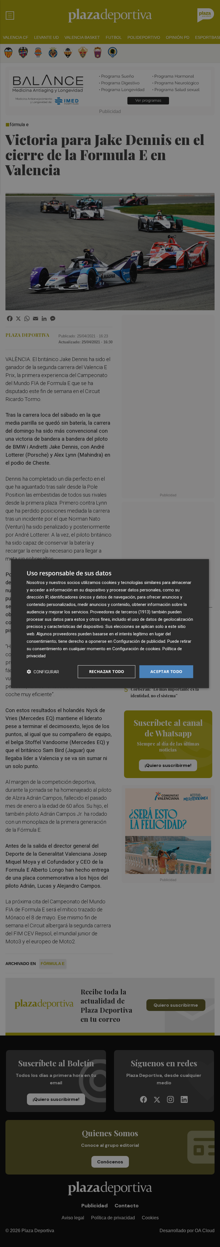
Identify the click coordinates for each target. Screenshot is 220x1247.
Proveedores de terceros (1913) (120, 612)
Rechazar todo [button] (106, 671)
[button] (43, 671)
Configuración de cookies (136, 648)
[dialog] (110, 623)
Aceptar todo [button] (166, 671)
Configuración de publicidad (139, 641)
